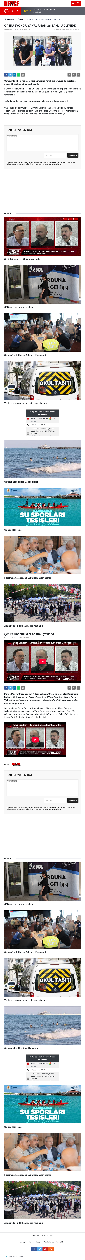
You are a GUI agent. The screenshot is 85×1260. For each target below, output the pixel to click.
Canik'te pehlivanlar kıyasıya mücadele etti (47, 11)
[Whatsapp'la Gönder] (18, 75)
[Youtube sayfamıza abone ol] (45, 1249)
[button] (69, 75)
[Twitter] (10, 75)
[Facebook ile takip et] (34, 1249)
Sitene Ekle (60, 1242)
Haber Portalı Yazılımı (15, 1257)
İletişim (39, 1242)
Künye (31, 1242)
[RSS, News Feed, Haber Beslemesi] (51, 1249)
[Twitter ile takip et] (39, 1249)
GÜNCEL (20, 19)
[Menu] (73, 3)
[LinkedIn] (14, 75)
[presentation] (12, 11)
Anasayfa (10, 19)
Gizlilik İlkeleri (49, 1242)
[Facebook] (6, 75)
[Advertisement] (42, 190)
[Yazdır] (23, 75)
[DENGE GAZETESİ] (11, 3)
